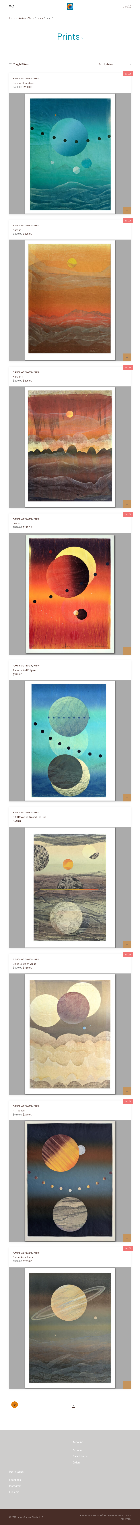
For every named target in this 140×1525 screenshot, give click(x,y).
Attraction (19, 1110)
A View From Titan (23, 1257)
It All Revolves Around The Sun (29, 816)
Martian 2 (18, 229)
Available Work (26, 18)
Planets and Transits (22, 78)
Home (12, 18)
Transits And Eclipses (24, 670)
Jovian (16, 523)
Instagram (15, 1486)
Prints (40, 18)
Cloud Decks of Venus (24, 963)
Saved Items (80, 1456)
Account (78, 1450)
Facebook (15, 1479)
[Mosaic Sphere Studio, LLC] (70, 6)
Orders (77, 1462)
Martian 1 (18, 376)
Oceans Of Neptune (23, 82)
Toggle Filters (21, 64)
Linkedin (14, 1492)
